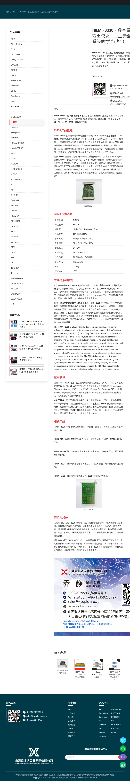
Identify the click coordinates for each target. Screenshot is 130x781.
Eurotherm (15, 96)
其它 (13, 304)
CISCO (14, 70)
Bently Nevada (17, 60)
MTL (13, 185)
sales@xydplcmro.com (120, 96)
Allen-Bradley (16, 44)
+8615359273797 (118, 104)
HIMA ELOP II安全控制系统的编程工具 (114, 676)
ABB (13, 39)
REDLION (15, 216)
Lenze (13, 158)
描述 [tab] (56, 108)
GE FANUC (16, 117)
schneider (15, 242)
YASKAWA (15, 294)
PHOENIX (15, 205)
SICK (13, 252)
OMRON (14, 195)
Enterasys (15, 86)
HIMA (100, 76)
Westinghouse (17, 278)
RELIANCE (15, 221)
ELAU (13, 75)
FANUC (14, 101)
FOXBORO (16, 106)
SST (13, 263)
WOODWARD (17, 283)
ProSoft (14, 211)
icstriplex (14, 138)
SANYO (14, 237)
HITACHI (14, 127)
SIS (12, 257)
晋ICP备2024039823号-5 (88, 778)
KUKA (13, 153)
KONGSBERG (17, 148)
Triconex (14, 273)
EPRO (13, 91)
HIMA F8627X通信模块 (97, 674)
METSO (14, 164)
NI (12, 190)
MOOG (14, 174)
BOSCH (14, 65)
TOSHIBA (15, 268)
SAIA (13, 231)
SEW (13, 247)
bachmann (15, 54)
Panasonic (15, 200)
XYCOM (14, 289)
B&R (13, 49)
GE (12, 112)
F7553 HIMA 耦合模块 (62, 671)
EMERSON (16, 80)
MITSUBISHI (16, 169)
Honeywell (15, 132)
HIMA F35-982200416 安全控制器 (80, 674)
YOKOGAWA (16, 299)
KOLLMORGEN (18, 143)
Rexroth (14, 226)
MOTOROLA (16, 179)
